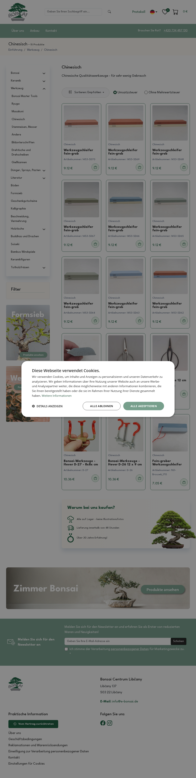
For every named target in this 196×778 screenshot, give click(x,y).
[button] (47, 406)
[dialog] (98, 389)
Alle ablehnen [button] (101, 406)
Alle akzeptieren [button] (144, 406)
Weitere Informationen (57, 395)
